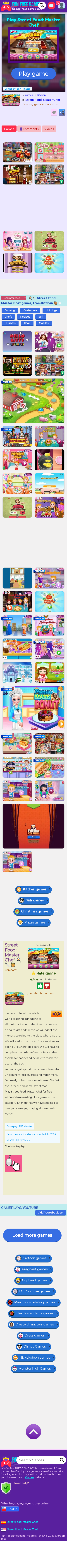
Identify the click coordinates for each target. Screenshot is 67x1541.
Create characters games (35, 1324)
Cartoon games (34, 1258)
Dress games (35, 1335)
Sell (40, 316)
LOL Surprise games (34, 1291)
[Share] (62, 112)
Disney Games (35, 1346)
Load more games (32, 1235)
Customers (30, 310)
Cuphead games (34, 1280)
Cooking (10, 310)
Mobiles (43, 323)
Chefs (8, 316)
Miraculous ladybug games (34, 1302)
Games (9, 129)
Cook (27, 323)
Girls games (35, 900)
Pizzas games (34, 922)
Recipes (25, 316)
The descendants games (35, 1313)
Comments (30, 129)
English (12, 1509)
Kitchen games (34, 889)
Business (10, 323)
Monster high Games (35, 1368)
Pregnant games (35, 1269)
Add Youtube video (50, 1212)
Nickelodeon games (34, 1357)
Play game (33, 73)
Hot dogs (51, 310)
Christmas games (34, 911)
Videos (49, 129)
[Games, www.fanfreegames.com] (22, 6)
